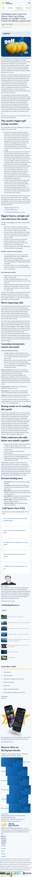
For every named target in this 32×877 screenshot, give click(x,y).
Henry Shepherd (9, 24)
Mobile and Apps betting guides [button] (11, 689)
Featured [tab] (4, 610)
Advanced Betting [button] (8, 675)
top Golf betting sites (12, 115)
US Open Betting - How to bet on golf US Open (18, 628)
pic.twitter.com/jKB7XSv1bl (11, 209)
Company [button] (3, 840)
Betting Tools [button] (7, 685)
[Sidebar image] (4, 617)
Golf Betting (10, 8)
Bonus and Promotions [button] (9, 682)
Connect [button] (3, 844)
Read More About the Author (8, 601)
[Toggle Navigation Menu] (29, 2)
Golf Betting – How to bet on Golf (15, 616)
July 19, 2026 (21, 212)
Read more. (18, 821)
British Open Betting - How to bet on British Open (19, 622)
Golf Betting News (19, 8)
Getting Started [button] (7, 672)
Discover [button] (3, 836)
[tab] (16, 520)
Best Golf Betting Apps (13, 651)
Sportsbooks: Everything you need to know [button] (14, 679)
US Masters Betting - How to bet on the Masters (18, 634)
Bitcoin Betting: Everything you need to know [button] (14, 692)
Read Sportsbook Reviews (7, 741)
